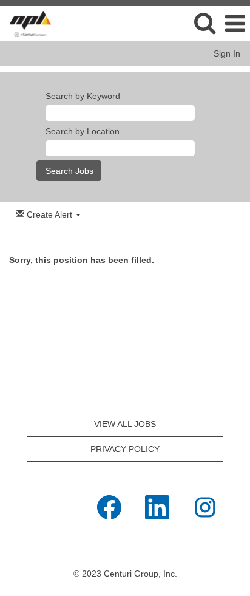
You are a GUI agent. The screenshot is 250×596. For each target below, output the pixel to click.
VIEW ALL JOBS (125, 424)
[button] (235, 23)
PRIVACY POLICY (125, 449)
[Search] (204, 22)
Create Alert (49, 214)
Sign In (227, 53)
